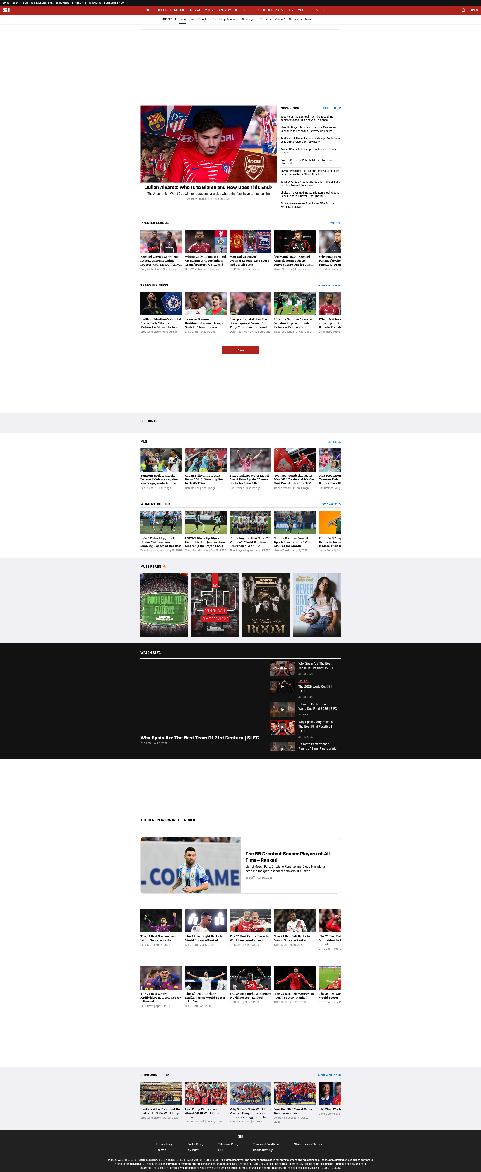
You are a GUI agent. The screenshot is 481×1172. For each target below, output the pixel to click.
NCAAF (195, 10)
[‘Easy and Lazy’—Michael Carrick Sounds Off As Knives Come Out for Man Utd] (295, 251)
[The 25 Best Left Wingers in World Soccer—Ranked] (295, 987)
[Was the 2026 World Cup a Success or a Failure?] (295, 1103)
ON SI (6, 3)
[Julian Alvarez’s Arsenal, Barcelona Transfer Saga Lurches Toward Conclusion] (310, 183)
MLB (183, 10)
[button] (243, 10)
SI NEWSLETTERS (42, 3)
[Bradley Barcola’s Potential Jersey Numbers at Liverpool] (310, 162)
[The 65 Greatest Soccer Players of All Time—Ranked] (241, 865)
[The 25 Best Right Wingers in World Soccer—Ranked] (250, 987)
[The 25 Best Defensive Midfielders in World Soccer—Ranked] (339, 930)
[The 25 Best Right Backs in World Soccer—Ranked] (206, 930)
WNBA (209, 10)
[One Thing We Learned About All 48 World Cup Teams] (206, 1103)
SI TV (314, 10)
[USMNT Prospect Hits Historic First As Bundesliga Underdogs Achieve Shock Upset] (310, 173)
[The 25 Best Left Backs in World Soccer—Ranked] (295, 930)
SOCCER (161, 10)
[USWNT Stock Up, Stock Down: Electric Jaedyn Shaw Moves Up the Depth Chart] (206, 532)
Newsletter (295, 19)
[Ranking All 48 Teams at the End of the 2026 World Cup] (161, 1103)
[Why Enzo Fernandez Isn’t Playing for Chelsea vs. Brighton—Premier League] (339, 251)
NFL (149, 10)
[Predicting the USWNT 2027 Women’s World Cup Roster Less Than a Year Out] (250, 532)
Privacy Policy (164, 1144)
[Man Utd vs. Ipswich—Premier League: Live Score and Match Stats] (250, 251)
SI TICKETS (62, 3)
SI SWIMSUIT (20, 3)
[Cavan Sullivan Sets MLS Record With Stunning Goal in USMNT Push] (206, 469)
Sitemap (161, 1150)
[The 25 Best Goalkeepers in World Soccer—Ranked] (161, 930)
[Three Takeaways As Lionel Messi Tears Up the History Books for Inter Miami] (250, 469)
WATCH (302, 10)
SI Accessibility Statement (309, 1144)
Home (182, 19)
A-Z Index (193, 1150)
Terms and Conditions (266, 1144)
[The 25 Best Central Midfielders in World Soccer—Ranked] (161, 987)
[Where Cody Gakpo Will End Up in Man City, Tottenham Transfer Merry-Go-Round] (206, 251)
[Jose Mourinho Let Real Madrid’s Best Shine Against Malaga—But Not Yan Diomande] (310, 119)
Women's (280, 19)
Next (240, 349)
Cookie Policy (195, 1144)
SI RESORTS (79, 3)
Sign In (473, 10)
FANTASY (224, 10)
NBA (173, 10)
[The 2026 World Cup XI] (339, 1103)
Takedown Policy (228, 1144)
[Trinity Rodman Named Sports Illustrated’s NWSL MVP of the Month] (295, 532)
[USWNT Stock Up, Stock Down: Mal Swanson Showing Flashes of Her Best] (161, 532)
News (192, 19)
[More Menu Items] (323, 10)
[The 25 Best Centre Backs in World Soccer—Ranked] (250, 930)
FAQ (220, 1150)
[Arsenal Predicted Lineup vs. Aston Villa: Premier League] (310, 151)
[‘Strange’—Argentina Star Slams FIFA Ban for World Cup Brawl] (310, 204)
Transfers (204, 19)
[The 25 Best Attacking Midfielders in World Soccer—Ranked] (206, 987)
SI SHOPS (95, 3)
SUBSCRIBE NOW (114, 3)
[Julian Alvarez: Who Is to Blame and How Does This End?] (208, 153)
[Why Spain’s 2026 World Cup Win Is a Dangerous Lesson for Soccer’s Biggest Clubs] (250, 1103)
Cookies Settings (263, 1150)
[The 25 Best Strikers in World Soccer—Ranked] (339, 987)
